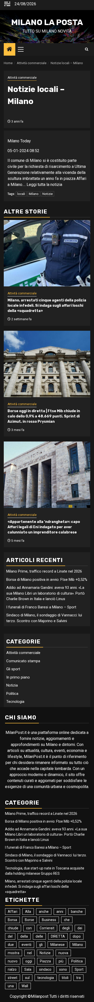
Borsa (12, 920)
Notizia (12, 685)
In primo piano (18, 677)
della (24, 936)
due (11, 945)
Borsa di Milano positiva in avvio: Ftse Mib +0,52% (46, 579)
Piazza (45, 961)
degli (66, 928)
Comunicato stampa (23, 661)
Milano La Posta (47, 22)
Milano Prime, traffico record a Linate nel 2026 (44, 571)
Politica (12, 693)
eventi (26, 945)
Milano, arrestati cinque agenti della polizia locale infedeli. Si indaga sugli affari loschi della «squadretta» (47, 305)
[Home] (9, 49)
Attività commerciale (22, 77)
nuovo (13, 961)
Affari (12, 912)
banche (77, 912)
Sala (27, 969)
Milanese (57, 945)
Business (49, 920)
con (29, 928)
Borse (29, 920)
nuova (63, 953)
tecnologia (45, 978)
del (10, 936)
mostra (13, 953)
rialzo (12, 969)
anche (44, 912)
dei (79, 928)
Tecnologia (15, 701)
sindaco (45, 969)
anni (59, 912)
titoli (65, 978)
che (67, 920)
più (61, 961)
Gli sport (13, 669)
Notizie (47, 194)
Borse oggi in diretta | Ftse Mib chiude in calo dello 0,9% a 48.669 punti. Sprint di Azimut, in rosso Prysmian (44, 416)
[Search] (86, 49)
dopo (77, 936)
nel (29, 953)
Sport (79, 969)
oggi (28, 961)
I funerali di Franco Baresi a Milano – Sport (41, 607)
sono (63, 969)
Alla (28, 912)
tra (78, 978)
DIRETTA (58, 936)
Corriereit (47, 928)
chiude (13, 928)
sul (27, 978)
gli (41, 945)
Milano (34, 194)
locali (21, 194)
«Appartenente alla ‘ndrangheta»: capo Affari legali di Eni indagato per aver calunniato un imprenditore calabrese (44, 527)
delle (39, 936)
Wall (25, 986)
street (12, 978)
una (11, 986)
